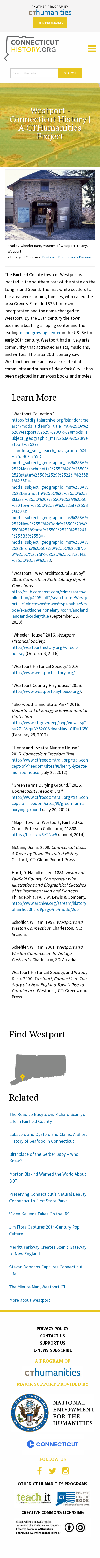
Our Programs (50, 23)
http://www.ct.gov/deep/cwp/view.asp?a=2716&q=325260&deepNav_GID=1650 (50, 726)
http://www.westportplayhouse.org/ (46, 691)
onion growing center (40, 332)
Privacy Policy (52, 1328)
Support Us (52, 1343)
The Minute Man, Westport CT (37, 1287)
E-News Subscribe (53, 1350)
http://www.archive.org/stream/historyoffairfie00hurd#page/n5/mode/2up (49, 906)
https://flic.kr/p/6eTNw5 (34, 834)
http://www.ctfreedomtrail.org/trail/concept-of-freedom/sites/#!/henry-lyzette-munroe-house (50, 766)
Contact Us (52, 1336)
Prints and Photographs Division (66, 257)
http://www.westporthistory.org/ (43, 672)
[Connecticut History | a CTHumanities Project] (31, 48)
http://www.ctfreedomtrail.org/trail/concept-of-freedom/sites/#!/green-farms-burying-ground (50, 803)
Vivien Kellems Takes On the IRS (39, 1214)
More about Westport (29, 1300)
